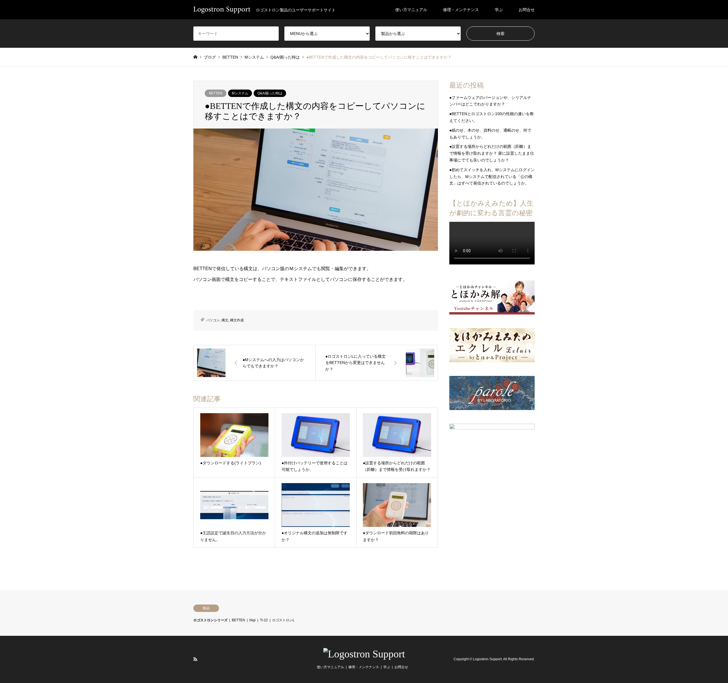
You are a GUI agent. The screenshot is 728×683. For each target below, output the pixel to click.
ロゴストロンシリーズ (210, 620)
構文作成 (237, 320)
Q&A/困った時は (269, 93)
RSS (195, 659)
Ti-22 (264, 620)
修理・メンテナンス (461, 9)
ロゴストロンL (283, 620)
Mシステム (240, 93)
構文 (225, 320)
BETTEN (215, 93)
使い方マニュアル (411, 9)
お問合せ (527, 9)
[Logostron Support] (364, 654)
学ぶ (499, 9)
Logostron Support (487, 659)
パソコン (213, 320)
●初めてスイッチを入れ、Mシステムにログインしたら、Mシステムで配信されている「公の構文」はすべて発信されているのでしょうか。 (492, 176)
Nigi (252, 620)
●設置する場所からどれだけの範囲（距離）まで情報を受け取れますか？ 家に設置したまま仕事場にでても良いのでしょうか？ (491, 153)
